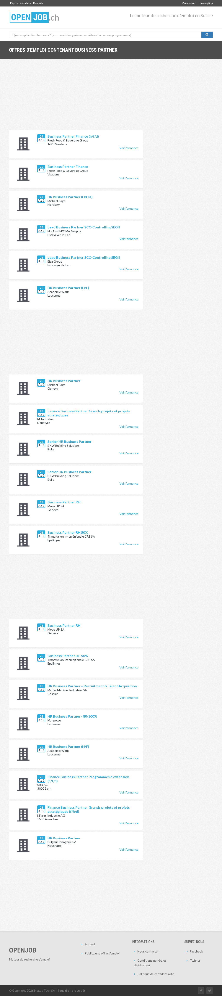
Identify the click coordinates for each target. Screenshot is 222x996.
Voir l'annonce (129, 148)
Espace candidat (19, 3)
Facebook (196, 951)
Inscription (207, 3)
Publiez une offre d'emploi (102, 953)
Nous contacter (148, 951)
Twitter (195, 960)
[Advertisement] (76, 97)
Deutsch (38, 3)
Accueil (90, 944)
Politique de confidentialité (155, 974)
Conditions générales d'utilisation (150, 963)
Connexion (188, 3)
